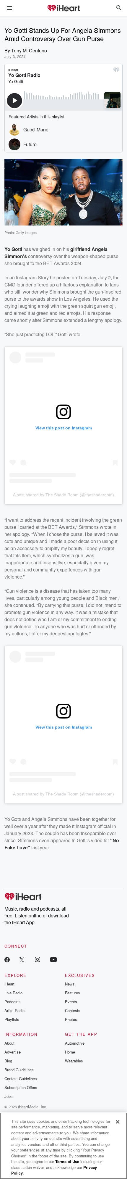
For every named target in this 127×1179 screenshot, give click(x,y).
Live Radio (13, 993)
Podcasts (12, 1001)
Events (71, 1001)
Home (70, 1052)
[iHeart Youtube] (53, 959)
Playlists (11, 1019)
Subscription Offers (20, 1087)
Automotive (74, 1043)
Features (72, 993)
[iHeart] (63, 9)
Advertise (12, 1052)
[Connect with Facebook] (7, 959)
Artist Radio (14, 1010)
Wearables (74, 1061)
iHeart (9, 984)
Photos (71, 1019)
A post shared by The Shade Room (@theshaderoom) (63, 494)
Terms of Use (67, 1161)
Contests (72, 1010)
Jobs (8, 1096)
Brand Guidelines (19, 1069)
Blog (8, 1061)
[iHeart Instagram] (37, 959)
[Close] (117, 1121)
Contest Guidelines (20, 1078)
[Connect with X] (21, 959)
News (69, 984)
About (9, 1043)
